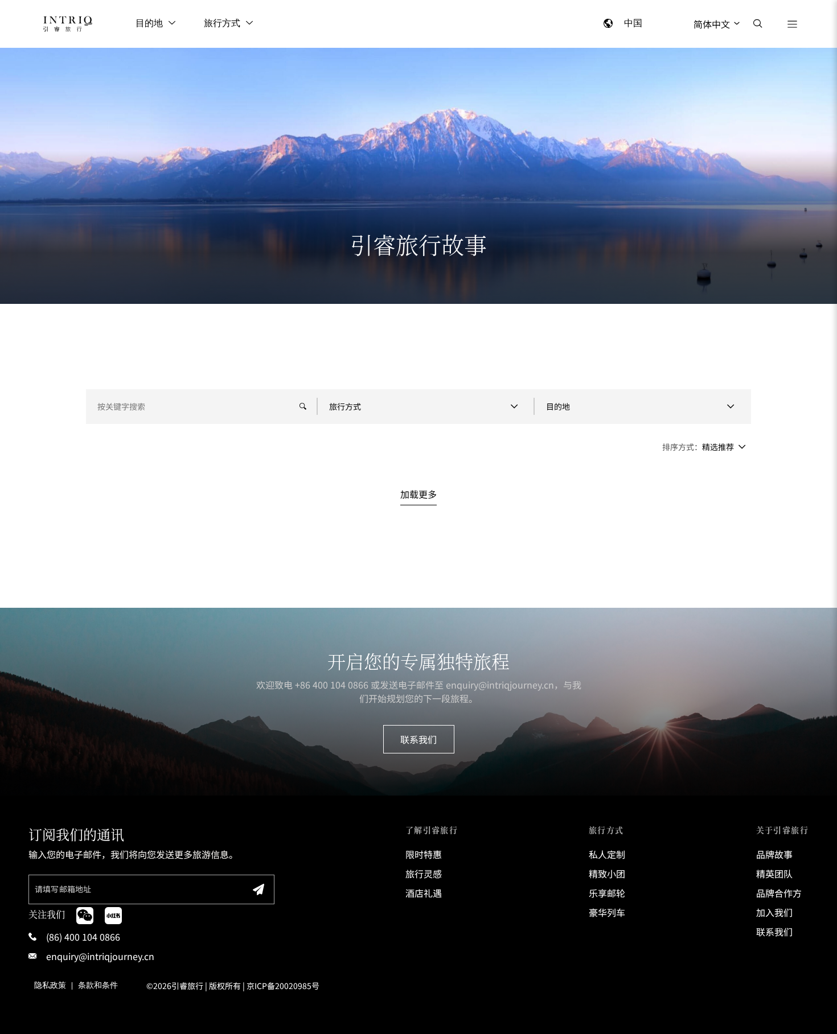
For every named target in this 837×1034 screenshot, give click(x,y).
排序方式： (682, 446)
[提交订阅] (258, 889)
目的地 (149, 23)
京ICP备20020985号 (283, 985)
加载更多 (418, 494)
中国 (633, 23)
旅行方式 (222, 23)
